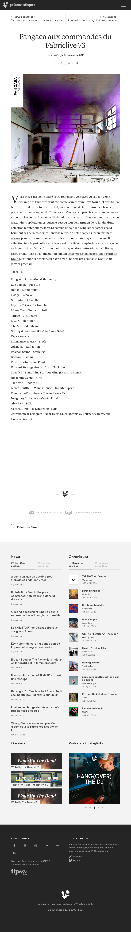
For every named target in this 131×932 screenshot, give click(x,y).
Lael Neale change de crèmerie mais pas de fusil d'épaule (35, 709)
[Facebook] (54, 63)
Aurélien (55, 55)
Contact (78, 857)
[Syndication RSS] (14, 853)
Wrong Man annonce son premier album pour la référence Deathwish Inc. (34, 727)
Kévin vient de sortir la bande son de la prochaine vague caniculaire (35, 645)
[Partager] (77, 63)
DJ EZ (47, 212)
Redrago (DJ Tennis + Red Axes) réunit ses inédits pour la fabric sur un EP (36, 693)
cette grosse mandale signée (87, 253)
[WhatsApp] (69, 63)
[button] (86, 808)
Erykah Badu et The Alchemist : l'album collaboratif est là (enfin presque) (36, 661)
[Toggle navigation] (124, 5)
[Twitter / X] (61, 63)
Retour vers (27, 527)
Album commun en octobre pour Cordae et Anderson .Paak (32, 578)
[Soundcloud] (46, 846)
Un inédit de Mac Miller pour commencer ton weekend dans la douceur (33, 596)
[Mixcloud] (57, 846)
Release (15, 238)
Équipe (76, 861)
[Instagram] (25, 846)
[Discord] (36, 846)
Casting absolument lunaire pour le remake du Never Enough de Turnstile (35, 613)
